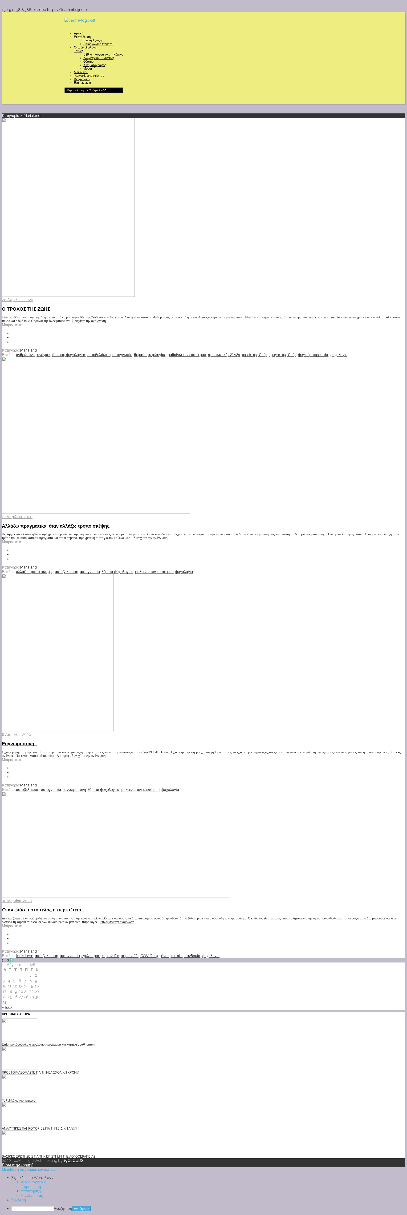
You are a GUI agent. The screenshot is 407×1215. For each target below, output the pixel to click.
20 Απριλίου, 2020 (17, 300)
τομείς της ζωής (255, 355)
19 (15, 991)
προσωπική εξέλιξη (224, 355)
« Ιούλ (7, 1007)
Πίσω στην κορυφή (17, 1165)
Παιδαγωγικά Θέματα (98, 44)
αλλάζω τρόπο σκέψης (34, 571)
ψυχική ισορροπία (313, 355)
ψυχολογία (338, 355)
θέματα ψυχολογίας (150, 355)
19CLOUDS (73, 1160)
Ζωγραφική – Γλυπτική (98, 58)
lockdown (24, 956)
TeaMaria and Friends (89, 75)
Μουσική (89, 68)
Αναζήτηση (63, 1208)
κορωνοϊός (111, 956)
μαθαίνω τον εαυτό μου (187, 355)
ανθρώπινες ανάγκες (33, 355)
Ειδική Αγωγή (92, 40)
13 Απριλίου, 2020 (17, 517)
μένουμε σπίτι (171, 956)
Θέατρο (88, 61)
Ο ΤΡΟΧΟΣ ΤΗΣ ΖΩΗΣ (26, 309)
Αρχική (78, 33)
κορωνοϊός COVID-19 (139, 956)
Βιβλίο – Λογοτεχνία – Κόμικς (103, 54)
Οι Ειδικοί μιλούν (85, 47)
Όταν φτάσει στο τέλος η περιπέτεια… (43, 910)
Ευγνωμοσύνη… (19, 743)
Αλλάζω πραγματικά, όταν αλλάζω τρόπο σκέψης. (56, 526)
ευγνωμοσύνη (74, 789)
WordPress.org (33, 1182)
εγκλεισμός (90, 956)
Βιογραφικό (82, 79)
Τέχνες (78, 51)
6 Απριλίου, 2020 (16, 734)
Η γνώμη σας (32, 1195)
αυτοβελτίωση (99, 355)
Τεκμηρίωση (31, 1186)
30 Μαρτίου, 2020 (17, 901)
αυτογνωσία (122, 355)
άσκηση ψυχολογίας (69, 355)
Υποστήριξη (31, 1191)
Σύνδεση (18, 1200)
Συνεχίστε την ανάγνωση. (89, 321)
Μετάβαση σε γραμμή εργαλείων (28, 1169)
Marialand (81, 72)
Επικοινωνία (82, 82)
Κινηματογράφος (94, 65)
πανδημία (192, 956)
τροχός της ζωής (283, 355)
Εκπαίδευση (82, 37)
